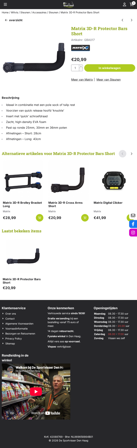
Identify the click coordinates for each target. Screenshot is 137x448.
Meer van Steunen (109, 79)
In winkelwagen (110, 68)
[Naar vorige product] (122, 20)
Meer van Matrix (82, 79)
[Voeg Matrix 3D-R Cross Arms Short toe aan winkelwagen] (85, 218)
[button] (5, 4)
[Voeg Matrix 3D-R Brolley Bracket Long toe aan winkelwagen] (39, 218)
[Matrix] (80, 50)
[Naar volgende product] (131, 20)
